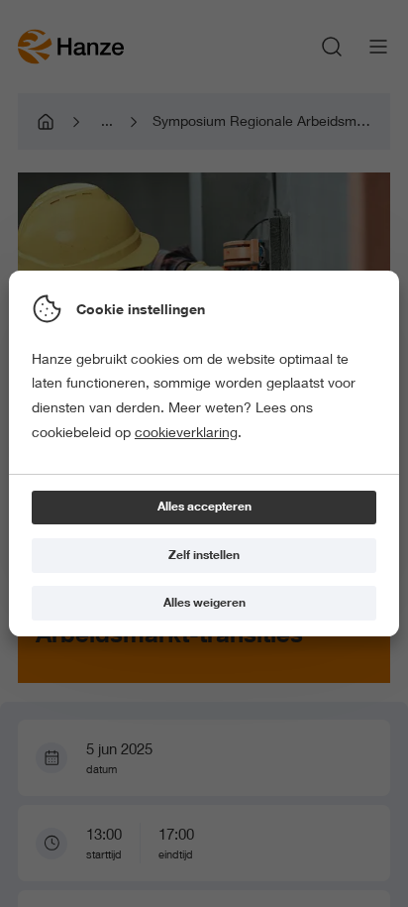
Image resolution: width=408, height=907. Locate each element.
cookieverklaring (186, 432)
